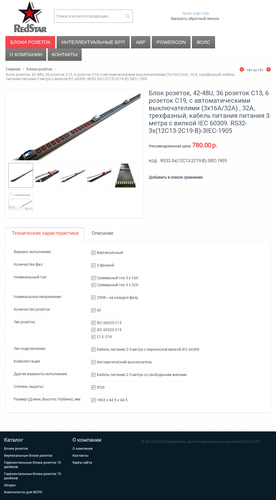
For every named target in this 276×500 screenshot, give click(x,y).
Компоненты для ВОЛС (23, 492)
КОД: (153, 161)
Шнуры (10, 485)
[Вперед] (268, 70)
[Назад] (242, 70)
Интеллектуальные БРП (93, 42)
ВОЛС (203, 42)
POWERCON (171, 42)
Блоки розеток (30, 42)
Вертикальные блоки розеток (28, 455)
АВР (141, 42)
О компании (25, 54)
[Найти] (127, 16)
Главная (13, 69)
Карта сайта (82, 462)
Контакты (65, 54)
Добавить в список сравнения (176, 177)
